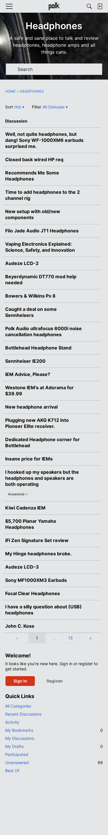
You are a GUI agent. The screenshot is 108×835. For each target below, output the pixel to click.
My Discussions (19, 738)
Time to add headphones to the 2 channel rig (42, 195)
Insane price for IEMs (29, 459)
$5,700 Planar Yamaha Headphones (30, 524)
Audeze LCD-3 (22, 567)
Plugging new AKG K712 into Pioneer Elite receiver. (37, 423)
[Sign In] (99, 6)
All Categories (18, 706)
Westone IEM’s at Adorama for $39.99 (39, 390)
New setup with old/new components (32, 214)
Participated (16, 754)
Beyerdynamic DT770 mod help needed (40, 279)
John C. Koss (19, 626)
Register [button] (55, 680)
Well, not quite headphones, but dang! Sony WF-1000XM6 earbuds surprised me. (44, 140)
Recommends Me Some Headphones (32, 176)
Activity (12, 722)
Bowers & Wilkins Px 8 (30, 296)
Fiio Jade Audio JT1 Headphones (42, 231)
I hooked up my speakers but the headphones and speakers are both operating (42, 478)
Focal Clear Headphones (32, 593)
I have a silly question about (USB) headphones (43, 610)
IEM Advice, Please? (27, 374)
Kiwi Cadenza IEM (25, 508)
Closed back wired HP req (34, 159)
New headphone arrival (31, 407)
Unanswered (54, 762)
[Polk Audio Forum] (54, 6)
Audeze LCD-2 (22, 263)
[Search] (89, 6)
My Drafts (54, 746)
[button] (19, 107)
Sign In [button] (20, 680)
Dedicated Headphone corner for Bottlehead (42, 442)
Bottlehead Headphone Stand (38, 348)
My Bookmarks (54, 730)
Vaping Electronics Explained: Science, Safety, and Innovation (40, 247)
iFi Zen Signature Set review (37, 540)
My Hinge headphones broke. (38, 553)
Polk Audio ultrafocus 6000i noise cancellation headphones (43, 331)
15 (70, 637)
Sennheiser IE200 (25, 361)
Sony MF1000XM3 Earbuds (36, 580)
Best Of (12, 770)
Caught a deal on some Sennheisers (31, 312)
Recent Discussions (23, 714)
